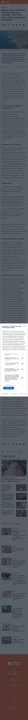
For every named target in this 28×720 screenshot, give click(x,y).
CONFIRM (9, 388)
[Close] (24, 326)
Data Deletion (5, 393)
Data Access (14, 393)
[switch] (22, 358)
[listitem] (14, 354)
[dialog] (14, 360)
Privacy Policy (22, 393)
